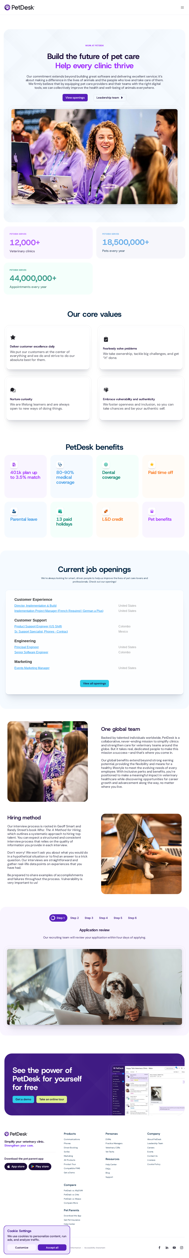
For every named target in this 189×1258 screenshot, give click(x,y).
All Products (69, 1160)
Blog (108, 1172)
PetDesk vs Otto (71, 1194)
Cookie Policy (153, 1164)
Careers (150, 1147)
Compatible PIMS (72, 1168)
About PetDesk (154, 1139)
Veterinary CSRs (113, 1147)
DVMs (108, 1139)
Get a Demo (69, 1172)
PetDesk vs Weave (72, 1199)
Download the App (72, 1215)
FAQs (108, 1168)
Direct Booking (71, 1147)
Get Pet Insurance (72, 1220)
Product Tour (70, 1164)
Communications (72, 1139)
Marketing (68, 1156)
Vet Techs (110, 1151)
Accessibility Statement (94, 1248)
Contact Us (152, 1156)
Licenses (151, 1160)
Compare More (71, 1203)
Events (150, 1151)
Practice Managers (114, 1143)
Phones (67, 1143)
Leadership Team (155, 1143)
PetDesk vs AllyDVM (73, 1190)
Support (109, 1177)
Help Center (111, 1164)
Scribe (67, 1151)
